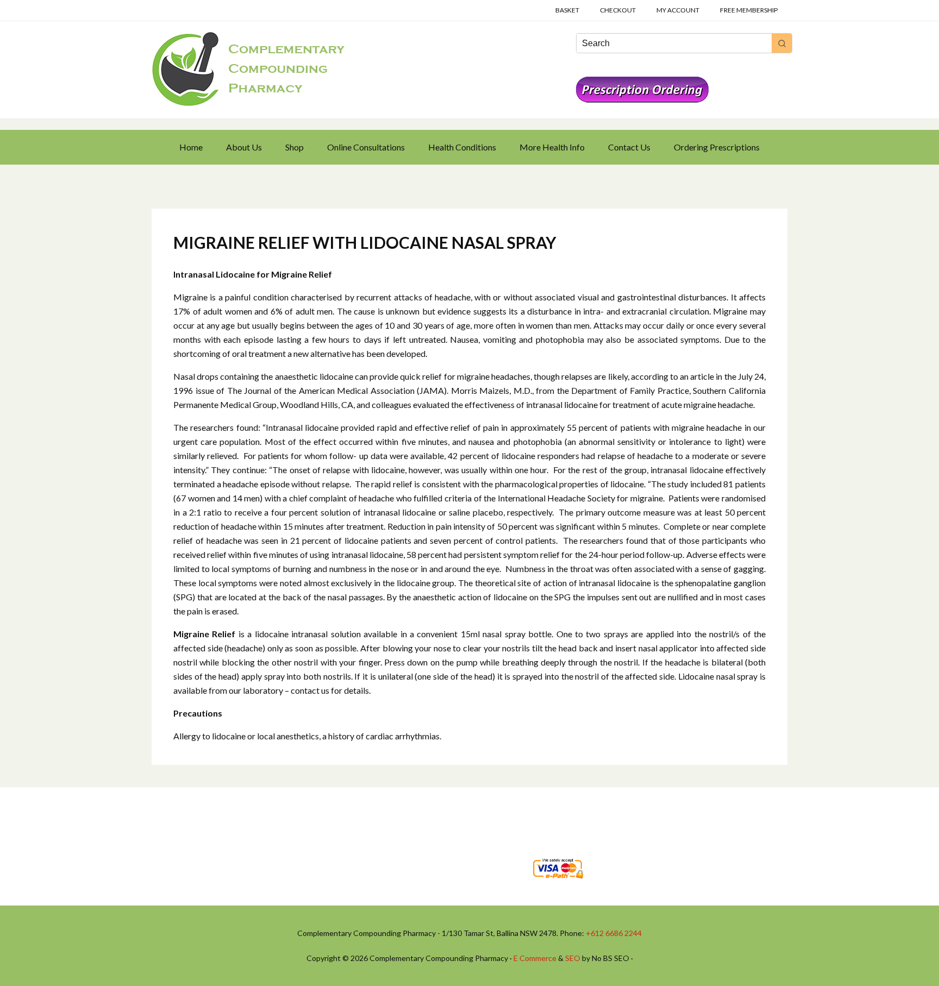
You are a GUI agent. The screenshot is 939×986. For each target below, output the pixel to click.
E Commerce (535, 958)
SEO (572, 958)
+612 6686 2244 (614, 933)
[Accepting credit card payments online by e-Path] (557, 881)
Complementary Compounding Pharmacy (249, 69)
